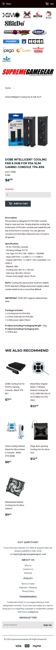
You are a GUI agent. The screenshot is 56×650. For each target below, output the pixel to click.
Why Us (28, 565)
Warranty (28, 573)
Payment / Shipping (28, 587)
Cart (52, 4)
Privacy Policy (28, 591)
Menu (8, 4)
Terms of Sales (28, 584)
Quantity (9, 189)
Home (8, 88)
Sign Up (48, 625)
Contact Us (28, 569)
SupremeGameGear (20, 639)
